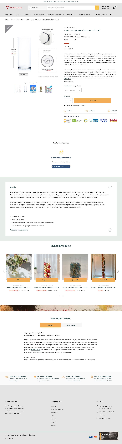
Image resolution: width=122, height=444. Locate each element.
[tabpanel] (19, 271)
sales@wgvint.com (104, 418)
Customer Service (100, 14)
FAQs (52, 416)
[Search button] (97, 8)
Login (103, 8)
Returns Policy (71, 325)
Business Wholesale (84, 14)
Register (108, 8)
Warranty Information (19, 230)
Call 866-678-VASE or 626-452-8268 (106, 413)
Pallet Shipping (35, 350)
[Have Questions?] (108, 436)
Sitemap (53, 425)
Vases (17, 14)
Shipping (50, 325)
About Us (53, 406)
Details (13, 187)
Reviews (53, 419)
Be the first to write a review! (61, 167)
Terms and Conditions (57, 409)
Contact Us (54, 422)
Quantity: (67, 96)
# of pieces (72, 86)
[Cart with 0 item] (114, 7)
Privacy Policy (55, 412)
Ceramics (26, 14)
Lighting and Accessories (54, 14)
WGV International (69, 27)
